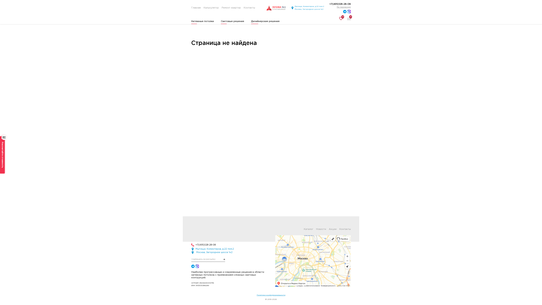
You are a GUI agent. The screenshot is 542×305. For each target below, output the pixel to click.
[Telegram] (345, 11)
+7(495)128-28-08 (340, 4)
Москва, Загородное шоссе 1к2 (309, 9)
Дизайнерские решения (265, 21)
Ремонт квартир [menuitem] (231, 8)
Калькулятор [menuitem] (211, 8)
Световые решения (232, 21)
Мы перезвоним (344, 7)
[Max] (349, 11)
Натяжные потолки (202, 21)
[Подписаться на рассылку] (224, 259)
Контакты (345, 229)
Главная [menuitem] (196, 8)
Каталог (308, 229)
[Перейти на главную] (276, 8)
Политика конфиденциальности (271, 295)
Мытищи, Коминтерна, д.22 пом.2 (309, 6)
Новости (321, 229)
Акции (332, 229)
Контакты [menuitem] (249, 8)
